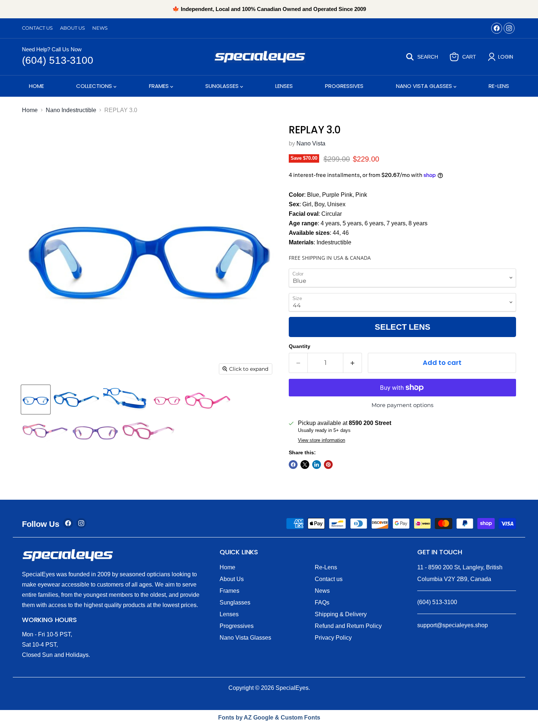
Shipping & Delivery (341, 614)
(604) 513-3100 (57, 60)
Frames (159, 86)
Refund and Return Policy (348, 626)
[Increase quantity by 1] (352, 363)
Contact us (329, 579)
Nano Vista (310, 143)
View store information (321, 440)
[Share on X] (304, 464)
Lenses (284, 86)
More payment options (402, 405)
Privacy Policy (333, 638)
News (100, 28)
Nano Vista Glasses (424, 86)
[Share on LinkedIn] (316, 464)
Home (36, 86)
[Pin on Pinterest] (328, 464)
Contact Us (37, 28)
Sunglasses (222, 86)
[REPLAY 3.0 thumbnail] (35, 399)
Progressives (344, 86)
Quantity (299, 346)
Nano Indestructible (71, 110)
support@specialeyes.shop (452, 625)
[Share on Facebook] (293, 464)
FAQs (322, 602)
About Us (72, 28)
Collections (94, 86)
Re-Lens (499, 86)
